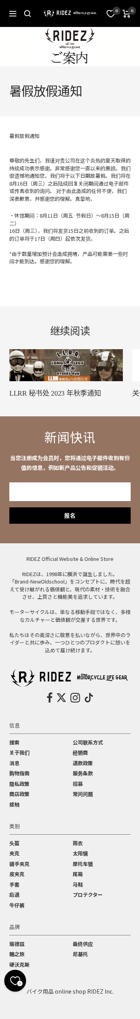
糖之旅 (16, 954)
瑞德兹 (16, 944)
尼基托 (80, 954)
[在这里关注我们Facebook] (50, 697)
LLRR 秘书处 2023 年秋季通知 (55, 393)
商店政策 (19, 794)
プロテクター (88, 894)
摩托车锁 (83, 863)
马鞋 (78, 884)
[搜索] (27, 13)
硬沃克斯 (19, 964)
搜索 (14, 742)
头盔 (14, 843)
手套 (14, 884)
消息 (14, 763)
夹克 (14, 853)
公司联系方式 (88, 742)
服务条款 (83, 773)
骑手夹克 (19, 863)
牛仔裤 (16, 905)
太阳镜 (80, 853)
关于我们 (19, 752)
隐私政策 (19, 783)
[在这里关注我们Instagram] (75, 697)
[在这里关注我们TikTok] (89, 697)
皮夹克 (16, 874)
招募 (78, 783)
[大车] (126, 14)
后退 (14, 894)
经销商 (80, 752)
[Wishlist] (111, 14)
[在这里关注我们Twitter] (61, 697)
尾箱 (78, 874)
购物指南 (19, 773)
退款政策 (83, 763)
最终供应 (83, 944)
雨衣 (78, 843)
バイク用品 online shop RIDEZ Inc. (70, 991)
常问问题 (83, 794)
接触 (14, 804)
